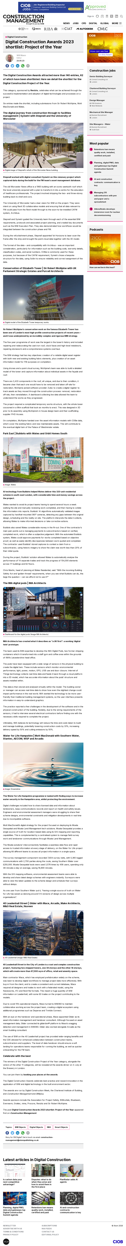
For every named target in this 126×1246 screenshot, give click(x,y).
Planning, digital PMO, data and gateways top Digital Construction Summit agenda (106, 167)
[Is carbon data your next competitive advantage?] (15, 1170)
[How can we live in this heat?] (105, 249)
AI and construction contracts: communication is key (107, 182)
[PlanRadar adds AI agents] (71, 1170)
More (115, 23)
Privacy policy (10, 1235)
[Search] (121, 16)
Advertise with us (12, 1229)
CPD (84, 23)
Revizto (34, 90)
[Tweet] (12, 66)
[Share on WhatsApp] (22, 66)
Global (104, 23)
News (66, 23)
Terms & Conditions (13, 1232)
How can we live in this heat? (102, 267)
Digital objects (36, 1127)
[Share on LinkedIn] (17, 66)
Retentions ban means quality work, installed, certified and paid (104, 152)
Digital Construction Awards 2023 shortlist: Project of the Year (43, 1110)
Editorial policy (50, 1235)
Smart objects (61, 1127)
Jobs (76, 23)
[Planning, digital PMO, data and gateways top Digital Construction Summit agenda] (15, 1198)
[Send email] (28, 66)
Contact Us (48, 1232)
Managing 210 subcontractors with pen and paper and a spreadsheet (105, 197)
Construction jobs (103, 70)
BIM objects (20, 1127)
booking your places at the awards (41, 1074)
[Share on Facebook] (7, 66)
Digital (93, 23)
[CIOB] (93, 1241)
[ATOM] (33, 1242)
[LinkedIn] (116, 16)
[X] (111, 16)
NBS (49, 1127)
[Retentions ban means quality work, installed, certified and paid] (43, 1198)
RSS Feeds (47, 1229)
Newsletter (9, 1226)
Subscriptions (49, 1226)
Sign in (90, 16)
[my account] (97, 16)
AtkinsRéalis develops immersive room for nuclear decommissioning (107, 212)
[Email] (102, 16)
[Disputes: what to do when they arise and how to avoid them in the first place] (43, 1170)
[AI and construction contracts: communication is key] (71, 1198)
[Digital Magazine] (107, 16)
